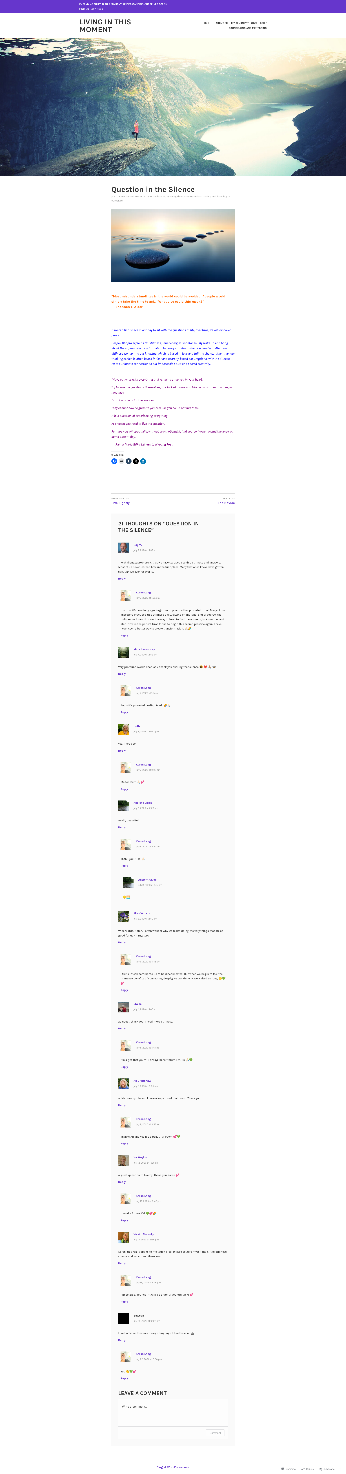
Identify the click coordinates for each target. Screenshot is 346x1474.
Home (205, 23)
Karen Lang (143, 592)
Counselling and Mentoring (248, 28)
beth (137, 726)
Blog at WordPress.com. (173, 1467)
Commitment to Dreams (151, 196)
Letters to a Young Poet (156, 444)
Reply (122, 578)
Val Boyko (140, 1157)
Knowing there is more (179, 196)
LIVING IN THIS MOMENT (105, 25)
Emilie (138, 1004)
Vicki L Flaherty (144, 1234)
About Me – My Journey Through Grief (241, 23)
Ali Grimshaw (142, 1080)
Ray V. (138, 545)
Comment (215, 1432)
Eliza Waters (142, 913)
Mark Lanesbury (144, 649)
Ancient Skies (143, 802)
